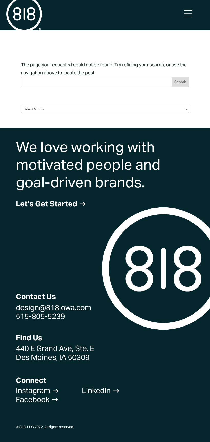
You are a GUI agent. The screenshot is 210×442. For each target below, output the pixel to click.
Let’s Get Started (51, 203)
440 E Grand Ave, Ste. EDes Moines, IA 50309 (55, 353)
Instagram (37, 390)
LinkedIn (101, 390)
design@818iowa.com (53, 307)
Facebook (37, 399)
